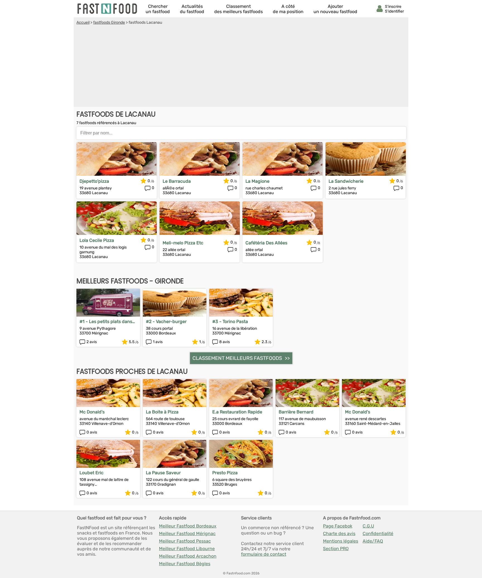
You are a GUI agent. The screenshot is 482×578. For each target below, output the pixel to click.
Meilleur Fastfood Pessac (185, 541)
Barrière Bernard (296, 412)
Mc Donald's (92, 412)
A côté (288, 9)
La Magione (257, 181)
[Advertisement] (241, 67)
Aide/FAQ (373, 541)
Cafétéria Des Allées (266, 242)
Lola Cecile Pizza (96, 240)
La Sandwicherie (346, 181)
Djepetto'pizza (94, 181)
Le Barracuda (177, 181)
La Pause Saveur (163, 472)
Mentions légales (340, 541)
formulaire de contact (263, 554)
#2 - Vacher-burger (166, 321)
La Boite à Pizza (162, 412)
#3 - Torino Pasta (230, 321)
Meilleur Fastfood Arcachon (187, 556)
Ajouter (335, 9)
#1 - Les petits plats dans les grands (105, 321)
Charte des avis (339, 533)
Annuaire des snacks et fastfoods (107, 9)
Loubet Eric (91, 472)
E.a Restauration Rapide (237, 412)
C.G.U (368, 526)
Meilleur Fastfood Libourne (187, 548)
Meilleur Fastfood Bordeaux (187, 526)
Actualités (192, 9)
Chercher (158, 9)
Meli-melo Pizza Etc (183, 242)
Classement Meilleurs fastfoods (237, 358)
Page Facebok (337, 526)
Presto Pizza (225, 472)
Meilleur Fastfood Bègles (184, 563)
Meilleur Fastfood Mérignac (187, 533)
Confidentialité (378, 533)
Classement (238, 9)
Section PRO (336, 548)
